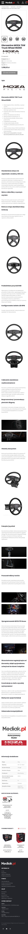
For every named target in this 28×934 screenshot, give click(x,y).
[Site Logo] (10, 3)
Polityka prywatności (6, 876)
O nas (2, 871)
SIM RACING (8, 62)
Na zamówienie (8, 850)
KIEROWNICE (13, 62)
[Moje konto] (22, 3)
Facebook (3, 928)
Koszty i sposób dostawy (7, 883)
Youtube (6, 928)
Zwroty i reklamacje (5, 874)
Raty (6, 64)
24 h (9, 59)
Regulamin (3, 872)
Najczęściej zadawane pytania (8, 886)
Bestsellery (4, 891)
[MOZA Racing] (10, 52)
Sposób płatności (5, 881)
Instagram (10, 928)
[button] (3, 3)
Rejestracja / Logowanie (6, 898)
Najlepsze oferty (5, 896)
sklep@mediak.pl (5, 912)
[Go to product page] (7, 838)
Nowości (3, 893)
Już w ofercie (4, 895)
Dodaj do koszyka (10, 72)
